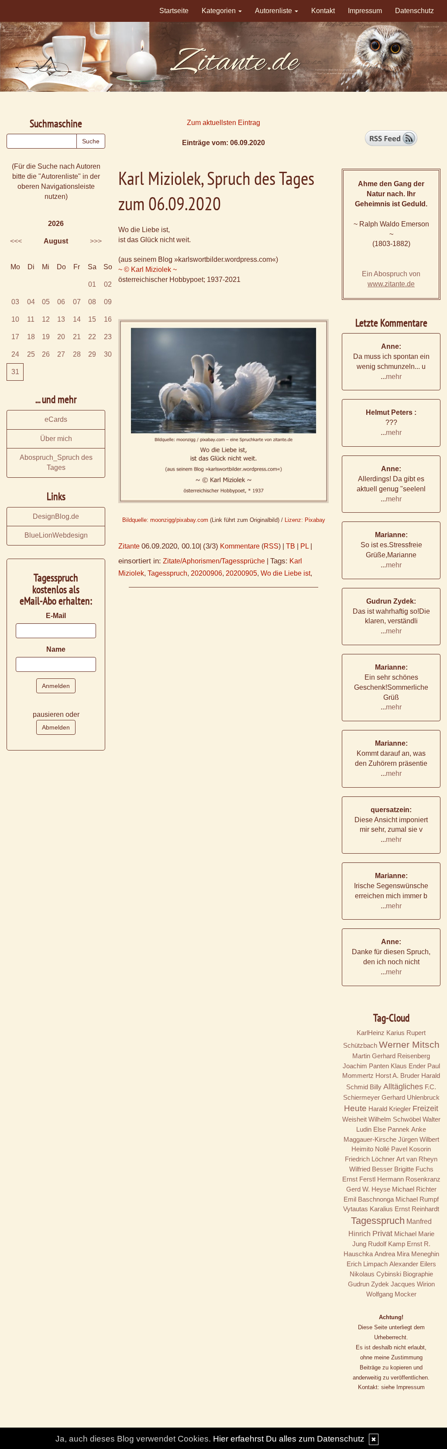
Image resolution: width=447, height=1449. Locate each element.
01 (92, 284)
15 (92, 319)
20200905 (241, 573)
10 (15, 319)
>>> (96, 241)
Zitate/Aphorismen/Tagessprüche (214, 561)
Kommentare (240, 546)
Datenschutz (414, 10)
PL (304, 546)
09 (108, 302)
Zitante (129, 546)
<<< (16, 241)
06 (61, 302)
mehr (394, 376)
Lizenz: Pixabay (305, 520)
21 (77, 337)
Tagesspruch (167, 573)
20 (61, 337)
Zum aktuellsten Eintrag (223, 122)
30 (108, 354)
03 (15, 302)
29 (92, 354)
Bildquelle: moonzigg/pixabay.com (165, 520)
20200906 (206, 573)
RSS (271, 546)
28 (77, 354)
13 (61, 319)
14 (77, 319)
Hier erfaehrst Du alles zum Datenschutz (288, 1438)
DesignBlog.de (56, 516)
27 (61, 354)
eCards (56, 419)
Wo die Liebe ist (285, 573)
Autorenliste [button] (274, 10)
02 (108, 284)
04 (31, 302)
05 (46, 302)
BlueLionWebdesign (56, 535)
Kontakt (323, 10)
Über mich (56, 438)
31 (15, 371)
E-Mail (56, 615)
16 (108, 319)
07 (77, 302)
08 (92, 302)
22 (92, 337)
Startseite (174, 10)
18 (31, 337)
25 (31, 354)
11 (30, 319)
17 (15, 337)
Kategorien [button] (219, 10)
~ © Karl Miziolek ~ (147, 269)
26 (46, 354)
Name (55, 649)
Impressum (365, 10)
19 (46, 337)
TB (290, 546)
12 (46, 319)
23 (108, 337)
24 (15, 354)
